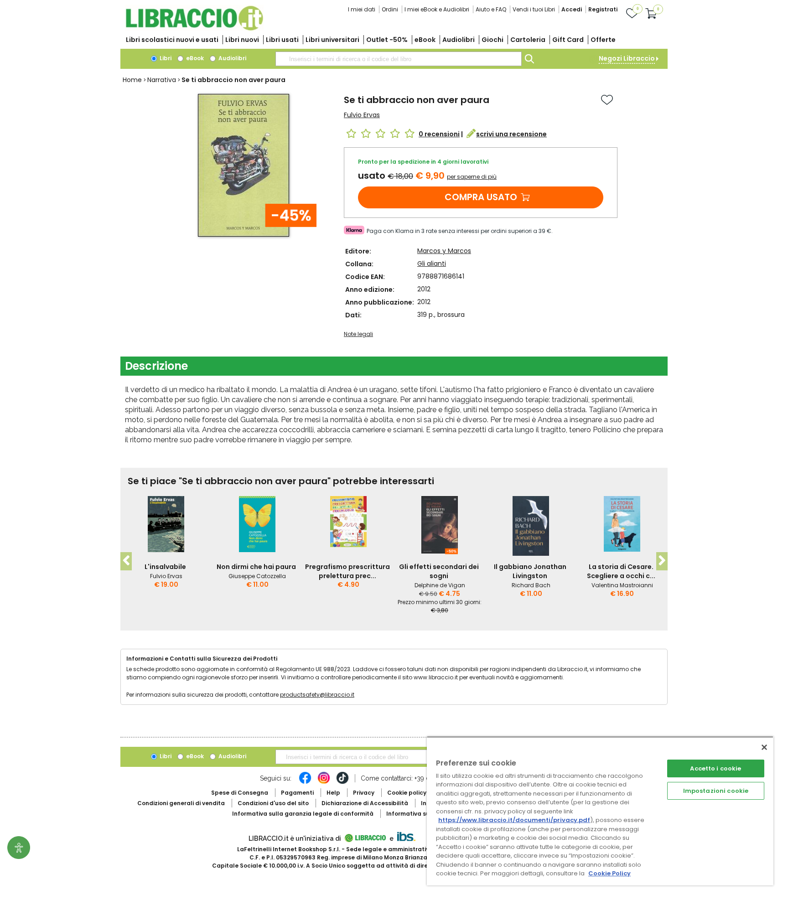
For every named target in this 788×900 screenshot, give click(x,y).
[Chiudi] (764, 747)
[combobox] (398, 59)
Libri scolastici (172, 39)
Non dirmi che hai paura (256, 566)
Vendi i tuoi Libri (534, 9)
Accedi (571, 9)
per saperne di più (472, 177)
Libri (164, 58)
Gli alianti (431, 263)
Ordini (390, 9)
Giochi (492, 39)
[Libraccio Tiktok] (342, 782)
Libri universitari (332, 39)
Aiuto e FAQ (491, 9)
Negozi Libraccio (627, 58)
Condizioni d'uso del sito (273, 803)
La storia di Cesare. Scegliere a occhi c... (621, 571)
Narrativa (161, 79)
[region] (600, 810)
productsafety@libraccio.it (317, 694)
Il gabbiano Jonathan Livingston (530, 571)
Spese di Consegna (239, 793)
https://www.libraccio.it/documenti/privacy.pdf (514, 820)
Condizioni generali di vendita (181, 803)
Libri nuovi (242, 39)
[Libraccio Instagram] (323, 782)
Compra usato (481, 197)
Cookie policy (406, 793)
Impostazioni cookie (715, 790)
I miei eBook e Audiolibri (436, 9)
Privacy (363, 793)
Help (333, 793)
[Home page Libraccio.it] (194, 28)
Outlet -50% (387, 39)
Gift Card (568, 39)
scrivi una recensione (511, 134)
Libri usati (282, 39)
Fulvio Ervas (362, 114)
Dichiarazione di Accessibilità (364, 803)
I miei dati (361, 9)
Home (132, 79)
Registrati (602, 9)
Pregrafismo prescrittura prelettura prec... (347, 571)
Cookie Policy (609, 873)
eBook (425, 39)
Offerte (603, 39)
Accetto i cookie (715, 768)
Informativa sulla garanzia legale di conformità (302, 813)
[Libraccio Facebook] (305, 782)
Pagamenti (297, 793)
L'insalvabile (165, 566)
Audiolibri (458, 39)
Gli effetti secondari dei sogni (439, 571)
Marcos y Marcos (444, 250)
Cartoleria (527, 39)
